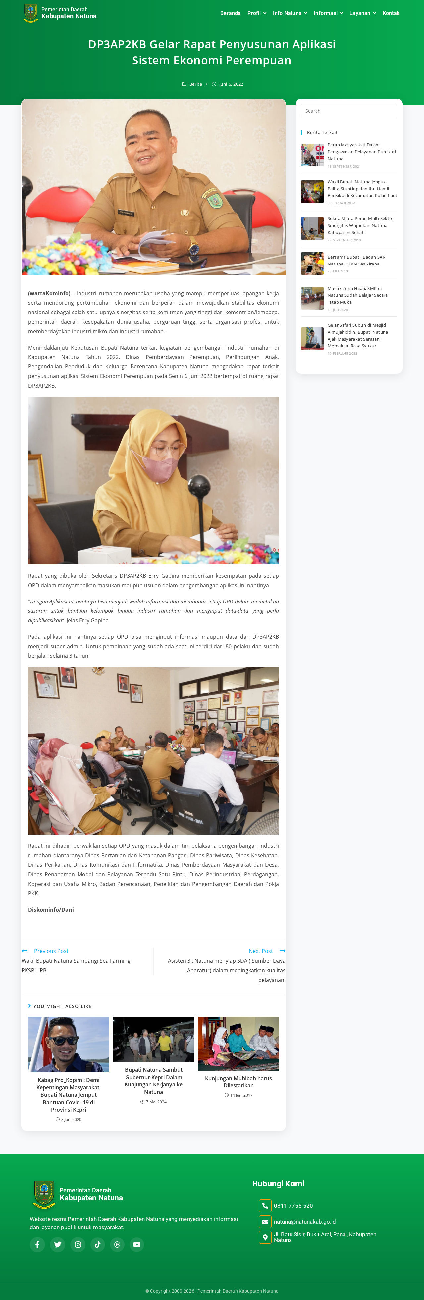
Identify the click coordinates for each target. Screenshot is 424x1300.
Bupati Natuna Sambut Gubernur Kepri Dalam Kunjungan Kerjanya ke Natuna (154, 1080)
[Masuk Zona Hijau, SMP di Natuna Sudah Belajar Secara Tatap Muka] (312, 298)
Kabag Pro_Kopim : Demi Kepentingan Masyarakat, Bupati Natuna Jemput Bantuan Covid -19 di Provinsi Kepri (68, 1094)
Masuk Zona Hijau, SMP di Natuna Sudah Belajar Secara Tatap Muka (358, 295)
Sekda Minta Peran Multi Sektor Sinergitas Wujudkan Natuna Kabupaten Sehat (361, 225)
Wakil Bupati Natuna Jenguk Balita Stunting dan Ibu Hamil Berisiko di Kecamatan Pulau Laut (363, 189)
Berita (195, 84)
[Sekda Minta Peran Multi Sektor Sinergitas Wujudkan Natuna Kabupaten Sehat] (312, 228)
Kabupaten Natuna (69, 16)
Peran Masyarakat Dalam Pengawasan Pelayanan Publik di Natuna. (362, 152)
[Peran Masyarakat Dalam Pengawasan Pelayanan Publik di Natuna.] (312, 155)
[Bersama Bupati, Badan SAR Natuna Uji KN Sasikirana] (312, 263)
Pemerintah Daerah (64, 9)
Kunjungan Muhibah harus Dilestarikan (238, 1082)
